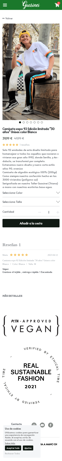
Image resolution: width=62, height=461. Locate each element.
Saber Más (10, 443)
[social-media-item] (42, 425)
